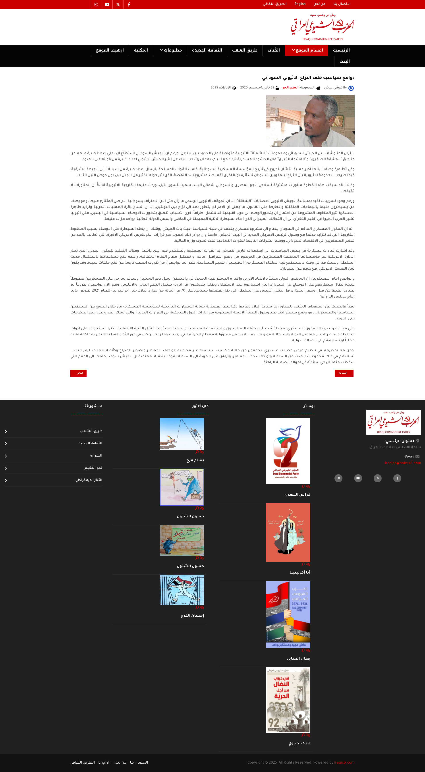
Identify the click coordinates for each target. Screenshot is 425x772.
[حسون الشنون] (182, 488)
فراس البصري (297, 495)
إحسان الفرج (192, 616)
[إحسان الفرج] (182, 590)
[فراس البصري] (288, 451)
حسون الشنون (190, 517)
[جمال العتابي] (288, 615)
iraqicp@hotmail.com (403, 463)
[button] (306, 50)
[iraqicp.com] (316, 27)
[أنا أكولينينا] (288, 533)
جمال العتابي (298, 659)
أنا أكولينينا (300, 573)
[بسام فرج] (182, 434)
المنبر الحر (290, 88)
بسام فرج (195, 461)
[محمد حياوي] (288, 700)
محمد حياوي (299, 744)
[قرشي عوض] (351, 88)
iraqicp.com (344, 763)
